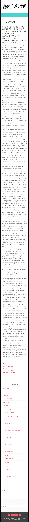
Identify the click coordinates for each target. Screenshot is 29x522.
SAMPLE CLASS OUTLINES (9, 372)
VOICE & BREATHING (8, 437)
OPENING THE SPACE (8, 367)
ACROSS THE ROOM (8, 444)
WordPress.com (16, 519)
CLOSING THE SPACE (8, 370)
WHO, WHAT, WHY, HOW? (9, 476)
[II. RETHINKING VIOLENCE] (12, 515)
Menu (15, 15)
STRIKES (5, 490)
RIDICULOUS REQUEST (8, 458)
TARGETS (5, 483)
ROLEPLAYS (6, 462)
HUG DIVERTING (7, 455)
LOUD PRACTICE (7, 434)
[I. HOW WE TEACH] (9, 515)
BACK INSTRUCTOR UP (8, 448)
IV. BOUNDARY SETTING (7, 441)
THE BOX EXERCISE (8, 409)
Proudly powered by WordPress (12, 518)
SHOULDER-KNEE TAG (8, 423)
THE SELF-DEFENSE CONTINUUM (11, 416)
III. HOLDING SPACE (6, 420)
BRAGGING (6, 405)
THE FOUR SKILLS (7, 469)
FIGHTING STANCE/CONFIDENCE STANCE (12, 430)
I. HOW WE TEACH (5, 388)
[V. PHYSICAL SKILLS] (20, 515)
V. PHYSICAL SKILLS (6, 480)
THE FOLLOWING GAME (9, 465)
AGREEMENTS (6, 368)
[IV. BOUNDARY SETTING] (17, 515)
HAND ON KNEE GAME (8, 451)
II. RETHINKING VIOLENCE (7, 402)
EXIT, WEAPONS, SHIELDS (9, 412)
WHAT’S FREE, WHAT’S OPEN (10, 487)
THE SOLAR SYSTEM (8, 473)
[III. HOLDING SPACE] (14, 515)
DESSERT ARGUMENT (8, 427)
